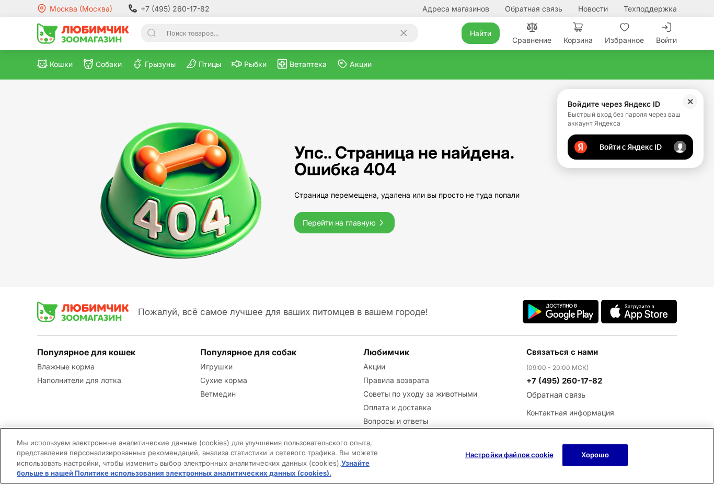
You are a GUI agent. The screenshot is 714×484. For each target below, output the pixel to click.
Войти (666, 40)
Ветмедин (218, 393)
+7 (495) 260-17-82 (175, 8)
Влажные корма (66, 366)
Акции (374, 366)
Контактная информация (570, 412)
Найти (480, 33)
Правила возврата (396, 380)
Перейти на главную (339, 222)
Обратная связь (533, 8)
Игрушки (216, 366)
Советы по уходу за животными (420, 393)
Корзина (578, 40)
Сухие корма (223, 380)
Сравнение (531, 40)
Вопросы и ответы (395, 421)
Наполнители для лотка (79, 380)
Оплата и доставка (397, 407)
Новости (593, 8)
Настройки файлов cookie (509, 455)
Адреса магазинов (455, 8)
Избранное (624, 40)
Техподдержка (650, 8)
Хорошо (595, 455)
